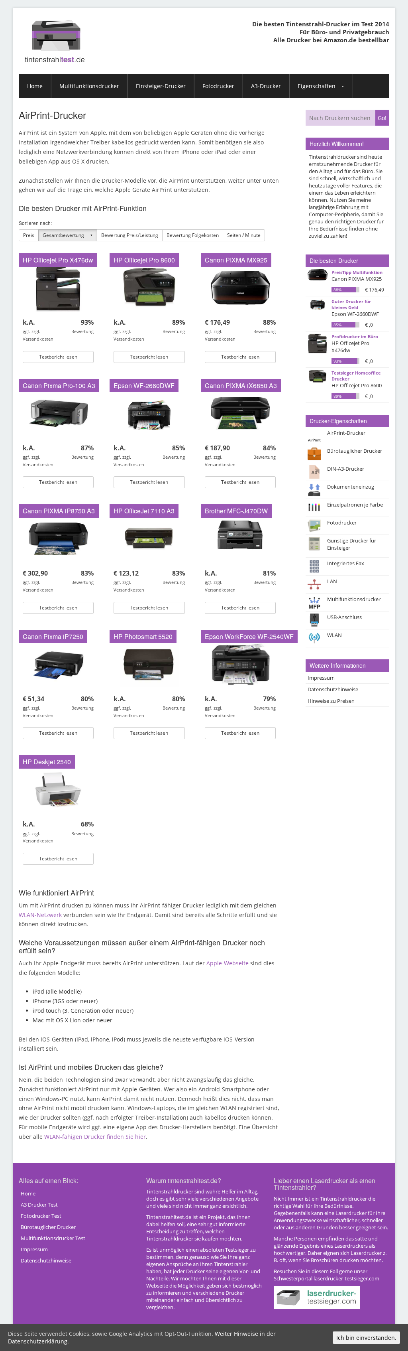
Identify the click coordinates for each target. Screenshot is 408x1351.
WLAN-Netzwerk (40, 915)
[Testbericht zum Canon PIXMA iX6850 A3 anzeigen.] (240, 412)
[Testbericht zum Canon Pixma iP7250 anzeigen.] (58, 663)
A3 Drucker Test (39, 1204)
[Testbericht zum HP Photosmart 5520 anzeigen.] (149, 663)
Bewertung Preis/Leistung (129, 235)
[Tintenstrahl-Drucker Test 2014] (54, 34)
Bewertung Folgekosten (193, 235)
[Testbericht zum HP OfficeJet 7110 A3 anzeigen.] (149, 538)
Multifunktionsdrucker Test (53, 1238)
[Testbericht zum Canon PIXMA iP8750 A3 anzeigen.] (58, 538)
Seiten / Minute (244, 235)
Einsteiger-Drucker (161, 86)
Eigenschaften (316, 86)
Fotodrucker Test (41, 1215)
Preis (28, 235)
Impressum (321, 677)
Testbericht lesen (58, 356)
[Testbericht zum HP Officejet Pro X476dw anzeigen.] (58, 287)
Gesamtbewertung (63, 235)
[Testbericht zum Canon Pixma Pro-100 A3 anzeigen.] (58, 412)
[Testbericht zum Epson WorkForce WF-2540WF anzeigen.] (240, 663)
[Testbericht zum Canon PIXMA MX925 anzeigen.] (240, 287)
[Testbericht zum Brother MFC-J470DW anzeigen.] (240, 538)
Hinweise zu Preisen (331, 700)
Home (35, 86)
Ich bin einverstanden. (366, 1337)
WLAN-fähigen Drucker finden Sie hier (95, 1136)
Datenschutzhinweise (333, 689)
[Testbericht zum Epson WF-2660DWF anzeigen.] (149, 412)
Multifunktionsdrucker (89, 86)
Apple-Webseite (227, 963)
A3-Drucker (266, 86)
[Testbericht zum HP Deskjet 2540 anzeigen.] (58, 789)
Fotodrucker (218, 86)
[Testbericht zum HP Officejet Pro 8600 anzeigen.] (149, 287)
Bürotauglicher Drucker (48, 1227)
